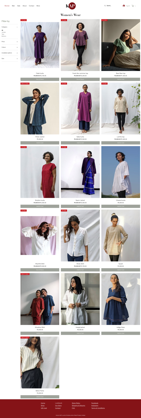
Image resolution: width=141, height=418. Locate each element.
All (2, 30)
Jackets (4, 32)
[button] (134, 6)
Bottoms (4, 36)
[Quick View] (120, 172)
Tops (3, 34)
